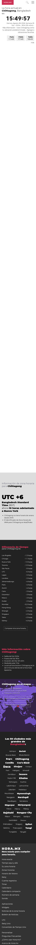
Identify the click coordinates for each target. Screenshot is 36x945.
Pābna (17, 809)
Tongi (28, 828)
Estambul (5, 595)
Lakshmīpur (11, 786)
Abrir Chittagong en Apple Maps (17, 705)
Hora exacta (7, 859)
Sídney (4, 621)
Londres (5, 578)
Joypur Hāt (11, 778)
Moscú (4, 598)
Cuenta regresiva (9, 881)
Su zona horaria (8, 866)
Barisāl (22, 751)
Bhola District (24, 755)
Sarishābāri (13, 820)
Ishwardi (26, 770)
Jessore (23, 774)
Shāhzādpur (7, 824)
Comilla (9, 762)
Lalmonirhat (23, 786)
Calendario (6, 888)
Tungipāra (13, 832)
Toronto (5, 565)
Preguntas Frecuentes (11, 936)
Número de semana (10, 895)
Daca (7, 766)
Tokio (30, 38)
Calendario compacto (11, 891)
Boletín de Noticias (10, 915)
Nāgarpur (10, 805)
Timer (4, 884)
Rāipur (7, 816)
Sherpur (23, 820)
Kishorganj (13, 782)
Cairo (4, 591)
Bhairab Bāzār (11, 755)
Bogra (9, 759)
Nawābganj (11, 801)
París (11, 38)
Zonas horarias (8, 870)
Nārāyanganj (24, 805)
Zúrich (4, 588)
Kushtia (23, 782)
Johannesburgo (8, 581)
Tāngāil (23, 832)
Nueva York (6, 562)
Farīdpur (29, 767)
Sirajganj (19, 824)
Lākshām (11, 790)
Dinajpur (18, 767)
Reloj (4, 877)
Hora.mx (8, 2)
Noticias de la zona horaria (13, 911)
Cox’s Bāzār (23, 763)
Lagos (4, 575)
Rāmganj (16, 816)
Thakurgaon (17, 828)
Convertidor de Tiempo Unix (14, 927)
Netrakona (23, 801)
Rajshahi (8, 812)
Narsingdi (23, 797)
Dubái (4, 601)
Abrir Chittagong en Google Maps (18, 698)
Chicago (5, 559)
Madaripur (23, 790)
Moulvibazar (9, 793)
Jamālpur (12, 774)
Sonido (5, 898)
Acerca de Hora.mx (10, 943)
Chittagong (22, 759)
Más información (9, 28)
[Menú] (32, 2)
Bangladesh (17, 744)
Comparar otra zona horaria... (15, 628)
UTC (3, 572)
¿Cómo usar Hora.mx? (11, 940)
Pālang (26, 809)
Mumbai (5, 604)
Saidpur (27, 816)
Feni (7, 770)
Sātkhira (6, 828)
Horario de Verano (10, 874)
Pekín (20, 38)
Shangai (5, 611)
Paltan (9, 809)
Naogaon (11, 797)
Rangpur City (24, 812)
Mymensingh (24, 793)
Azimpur (12, 751)
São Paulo (5, 568)
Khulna (23, 778)
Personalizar (7, 933)
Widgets (5, 907)
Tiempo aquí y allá (10, 863)
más (32, 42)
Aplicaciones (7, 904)
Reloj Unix (6, 924)
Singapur (5, 614)
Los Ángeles (6, 555)
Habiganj (15, 770)
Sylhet (28, 824)
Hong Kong (6, 608)
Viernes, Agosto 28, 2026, (20, 23)
